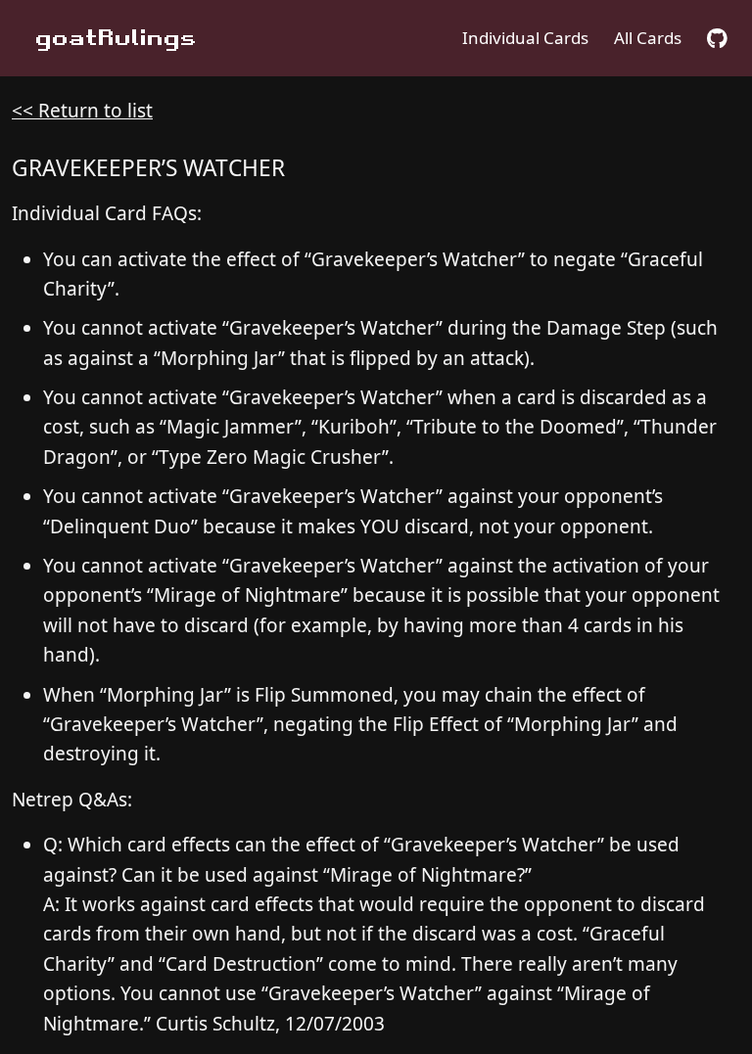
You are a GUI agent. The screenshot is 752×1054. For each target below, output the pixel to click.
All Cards (648, 37)
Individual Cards (525, 37)
